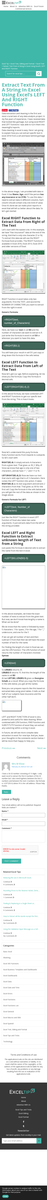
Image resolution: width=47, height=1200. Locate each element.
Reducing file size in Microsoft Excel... (17, 878)
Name (5, 811)
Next (40, 748)
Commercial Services (23, 9)
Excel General (8, 1011)
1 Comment (8, 897)
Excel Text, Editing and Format (15, 1029)
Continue (7, 882)
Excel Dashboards (10, 976)
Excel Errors (7, 993)
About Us (13, 6)
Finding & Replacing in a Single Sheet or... (19, 903)
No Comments (9, 923)
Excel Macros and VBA (12, 1017)
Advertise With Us (25, 6)
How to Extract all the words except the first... (21, 916)
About (23, 1101)
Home (5, 6)
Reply (6, 792)
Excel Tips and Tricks (11, 1035)
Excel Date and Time (11, 988)
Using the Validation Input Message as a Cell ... (21, 929)
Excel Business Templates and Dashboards (20, 970)
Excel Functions (9, 999)
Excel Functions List (11, 1005)
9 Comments (8, 884)
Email (5, 820)
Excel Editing (23, 1113)
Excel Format (23, 1117)
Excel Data (7, 982)
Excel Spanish (8, 1023)
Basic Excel (7, 952)
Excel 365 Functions (11, 964)
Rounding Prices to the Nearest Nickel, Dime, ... (21, 890)
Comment (7, 828)
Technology (7, 1041)
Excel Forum (39, 6)
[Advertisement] (23, 37)
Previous (7, 748)
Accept (5, 1196)
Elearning (6, 958)
